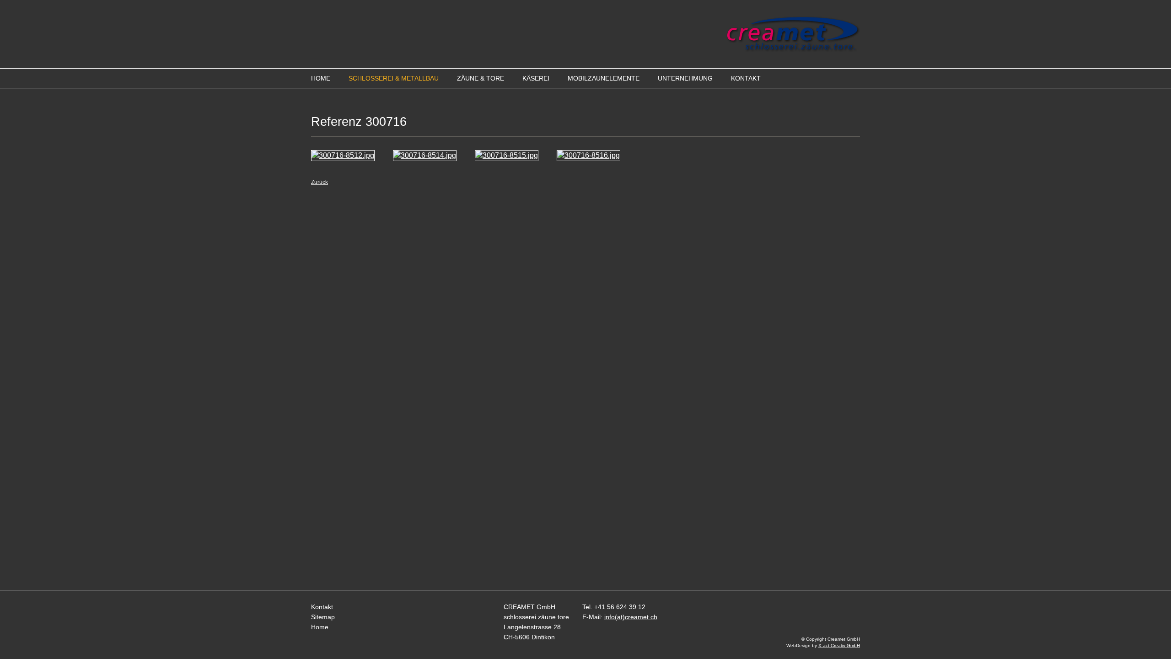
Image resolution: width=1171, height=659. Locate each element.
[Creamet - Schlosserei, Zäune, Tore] (793, 49)
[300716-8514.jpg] (425, 155)
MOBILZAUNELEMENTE (603, 78)
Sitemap (323, 617)
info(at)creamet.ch (630, 617)
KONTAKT (746, 78)
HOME (320, 78)
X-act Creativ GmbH (839, 645)
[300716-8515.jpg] (506, 155)
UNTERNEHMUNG (685, 78)
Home (319, 627)
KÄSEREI (535, 78)
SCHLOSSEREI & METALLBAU (394, 78)
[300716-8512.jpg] (343, 155)
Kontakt (322, 606)
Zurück (319, 182)
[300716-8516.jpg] (588, 155)
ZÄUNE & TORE (480, 78)
